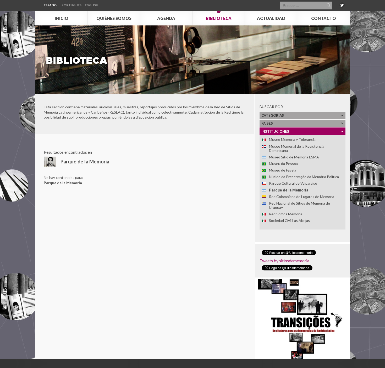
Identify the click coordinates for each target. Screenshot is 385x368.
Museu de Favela (282, 170)
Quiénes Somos (113, 18)
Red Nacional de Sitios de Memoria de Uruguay (299, 205)
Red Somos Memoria (285, 214)
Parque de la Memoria (288, 190)
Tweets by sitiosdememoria (284, 260)
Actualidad (271, 18)
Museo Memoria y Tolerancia (292, 139)
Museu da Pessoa (283, 163)
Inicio (61, 18)
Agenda (166, 18)
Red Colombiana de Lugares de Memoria (301, 196)
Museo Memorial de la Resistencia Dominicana (296, 148)
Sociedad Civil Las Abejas (289, 220)
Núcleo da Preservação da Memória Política (304, 176)
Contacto (323, 18)
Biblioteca (219, 18)
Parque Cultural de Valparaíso (293, 183)
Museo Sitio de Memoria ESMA (294, 157)
